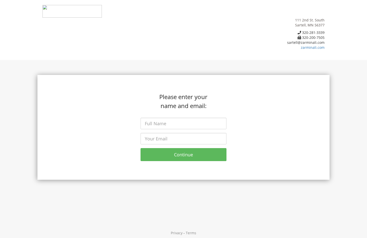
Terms (191, 233)
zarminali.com (313, 47)
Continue (183, 155)
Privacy (177, 233)
